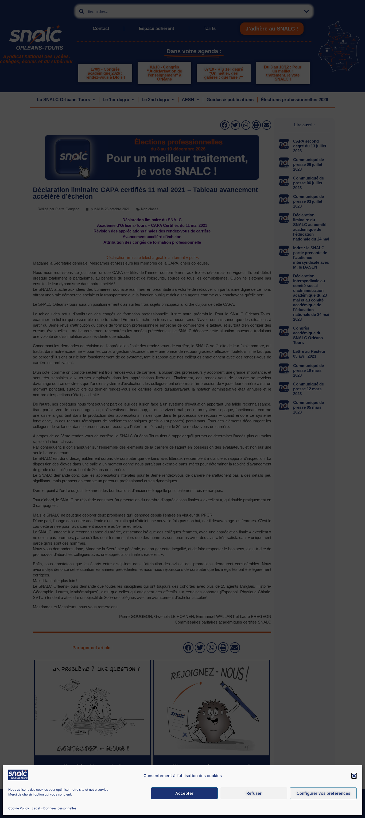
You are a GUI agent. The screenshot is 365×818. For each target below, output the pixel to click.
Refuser (254, 793)
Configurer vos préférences (323, 793)
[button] (354, 775)
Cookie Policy (18, 808)
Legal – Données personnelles (54, 808)
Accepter (184, 793)
